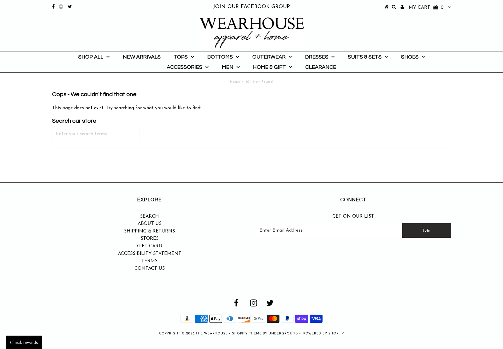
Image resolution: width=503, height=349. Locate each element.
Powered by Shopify (323, 333)
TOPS (181, 57)
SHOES (410, 57)
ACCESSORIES (184, 67)
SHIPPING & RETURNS (149, 231)
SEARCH (149, 216)
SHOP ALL (90, 57)
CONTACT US (149, 268)
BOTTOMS (220, 57)
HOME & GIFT (269, 67)
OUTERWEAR (269, 57)
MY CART (426, 7)
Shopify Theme (247, 333)
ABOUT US (150, 223)
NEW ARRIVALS (142, 57)
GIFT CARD (149, 246)
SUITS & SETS (365, 57)
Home (235, 82)
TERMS (149, 261)
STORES (150, 238)
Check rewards (24, 342)
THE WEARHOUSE (212, 333)
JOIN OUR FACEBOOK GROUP (251, 7)
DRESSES (316, 57)
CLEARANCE (320, 67)
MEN (227, 67)
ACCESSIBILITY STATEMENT (149, 253)
